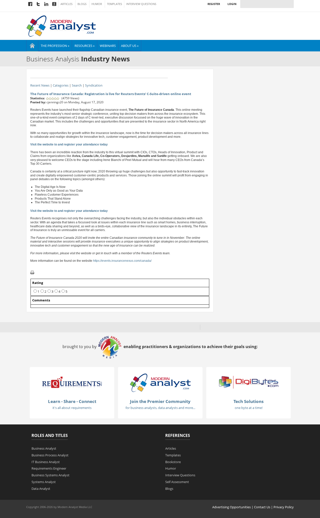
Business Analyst (44, 448)
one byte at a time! (248, 407)
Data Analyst (41, 488)
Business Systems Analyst (51, 475)
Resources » (84, 45)
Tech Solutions (249, 401)
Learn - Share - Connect (72, 401)
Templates (114, 4)
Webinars (108, 45)
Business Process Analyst (50, 455)
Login (232, 4)
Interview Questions (141, 4)
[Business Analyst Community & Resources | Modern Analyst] (61, 25)
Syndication (93, 85)
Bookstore (173, 462)
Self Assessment (177, 482)
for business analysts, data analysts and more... (160, 407)
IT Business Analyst (46, 462)
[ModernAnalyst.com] (160, 382)
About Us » (129, 45)
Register (214, 4)
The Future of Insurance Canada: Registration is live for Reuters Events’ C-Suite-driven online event (110, 94)
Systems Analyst (44, 482)
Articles (66, 4)
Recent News (40, 85)
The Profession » (55, 45)
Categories (60, 85)
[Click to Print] (32, 272)
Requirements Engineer (49, 468)
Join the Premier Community (160, 401)
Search (77, 85)
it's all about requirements (72, 407)
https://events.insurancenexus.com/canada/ (122, 260)
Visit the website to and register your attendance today (69, 144)
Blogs (82, 4)
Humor (97, 4)
